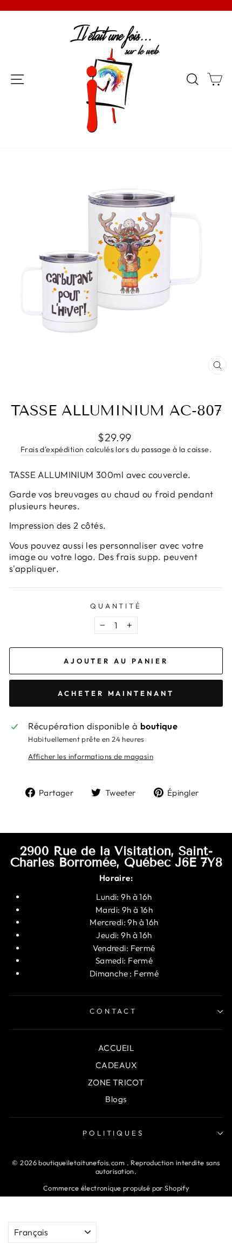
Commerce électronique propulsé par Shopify (116, 1188)
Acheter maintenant (116, 693)
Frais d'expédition (52, 449)
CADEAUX (116, 1065)
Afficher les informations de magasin (90, 756)
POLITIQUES (114, 1133)
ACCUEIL (116, 1048)
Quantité (116, 605)
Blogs (115, 1099)
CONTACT (114, 1011)
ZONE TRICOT (116, 1082)
